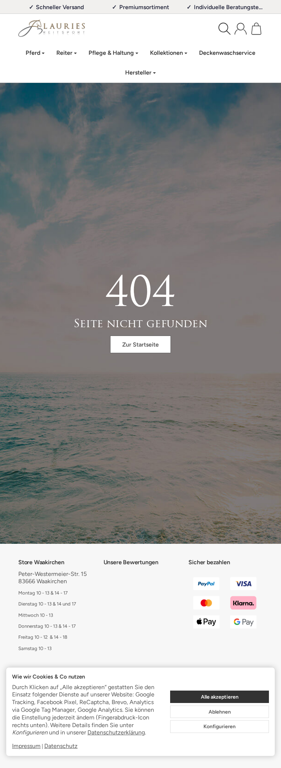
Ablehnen (220, 712)
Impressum (26, 745)
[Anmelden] (240, 28)
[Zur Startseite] (73, 28)
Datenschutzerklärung (116, 732)
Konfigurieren (219, 726)
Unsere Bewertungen (131, 562)
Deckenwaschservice (227, 52)
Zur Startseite (140, 344)
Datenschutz (61, 745)
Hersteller (138, 72)
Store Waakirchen (41, 562)
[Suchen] (224, 28)
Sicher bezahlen (209, 562)
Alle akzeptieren (220, 697)
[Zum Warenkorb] (256, 28)
